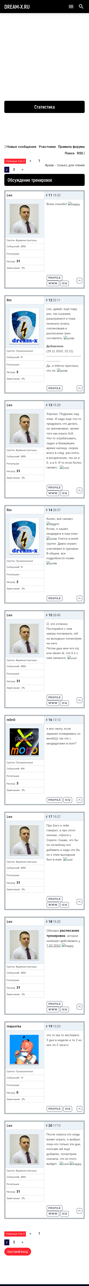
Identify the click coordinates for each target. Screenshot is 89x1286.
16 (50, 720)
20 (50, 1126)
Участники (47, 147)
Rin (9, 300)
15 (50, 615)
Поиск (70, 153)
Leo (9, 195)
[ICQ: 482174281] (67, 1109)
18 (50, 922)
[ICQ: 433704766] (67, 800)
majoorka (14, 1026)
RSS (80, 153)
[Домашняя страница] (53, 283)
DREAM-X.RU (17, 6)
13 (50, 405)
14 (50, 510)
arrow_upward (79, 1275)
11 (50, 195)
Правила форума (71, 147)
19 (50, 1026)
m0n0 (11, 720)
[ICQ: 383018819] (64, 283)
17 (50, 817)
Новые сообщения (21, 147)
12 (50, 300)
